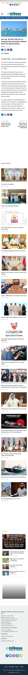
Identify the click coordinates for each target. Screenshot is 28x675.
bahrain (3, 46)
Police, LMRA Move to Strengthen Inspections (14, 295)
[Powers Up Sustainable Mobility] (14, 196)
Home (11, 2)
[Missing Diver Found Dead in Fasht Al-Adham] (14, 467)
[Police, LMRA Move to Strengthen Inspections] (14, 286)
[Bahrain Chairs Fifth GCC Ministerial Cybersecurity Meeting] (14, 444)
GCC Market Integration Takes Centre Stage (13, 250)
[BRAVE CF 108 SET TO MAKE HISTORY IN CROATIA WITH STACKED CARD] (14, 541)
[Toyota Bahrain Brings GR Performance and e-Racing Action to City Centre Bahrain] (14, 421)
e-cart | (3, 2)
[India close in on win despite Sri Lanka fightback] (5, 560)
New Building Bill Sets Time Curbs (10, 498)
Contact (21, 666)
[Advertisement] (14, 144)
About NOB (11, 666)
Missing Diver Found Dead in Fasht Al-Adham (13, 477)
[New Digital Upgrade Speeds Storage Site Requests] (14, 329)
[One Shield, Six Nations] (14, 175)
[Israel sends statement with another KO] (5, 566)
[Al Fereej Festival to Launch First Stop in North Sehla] (14, 218)
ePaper (7, 2)
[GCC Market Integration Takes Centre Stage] (14, 241)
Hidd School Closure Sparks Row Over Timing (13, 409)
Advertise (20, 2)
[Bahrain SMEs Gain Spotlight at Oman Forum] (14, 308)
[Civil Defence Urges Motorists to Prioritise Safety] (14, 353)
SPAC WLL (17, 672)
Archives (15, 2)
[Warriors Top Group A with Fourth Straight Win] (5, 573)
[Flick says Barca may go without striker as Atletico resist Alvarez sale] (5, 553)
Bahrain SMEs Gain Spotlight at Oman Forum (13, 317)
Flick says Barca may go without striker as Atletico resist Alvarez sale (17, 553)
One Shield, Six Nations (7, 184)
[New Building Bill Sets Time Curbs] (14, 489)
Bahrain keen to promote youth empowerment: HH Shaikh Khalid (22, 125)
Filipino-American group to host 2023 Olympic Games (6, 125)
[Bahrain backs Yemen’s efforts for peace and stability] (14, 263)
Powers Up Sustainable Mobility (10, 206)
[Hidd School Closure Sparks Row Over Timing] (14, 399)
